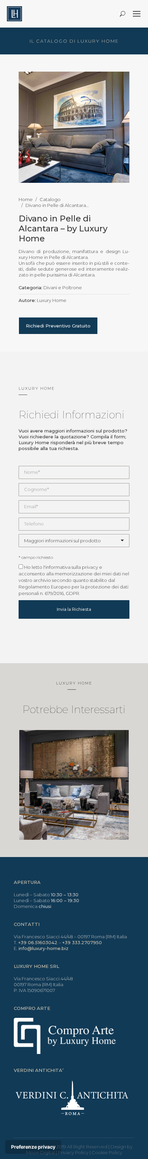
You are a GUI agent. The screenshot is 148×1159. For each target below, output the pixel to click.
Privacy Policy (73, 1152)
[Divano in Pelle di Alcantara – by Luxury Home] (74, 127)
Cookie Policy (107, 1152)
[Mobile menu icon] (136, 13)
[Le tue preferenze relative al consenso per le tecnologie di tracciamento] (33, 1146)
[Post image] (74, 785)
